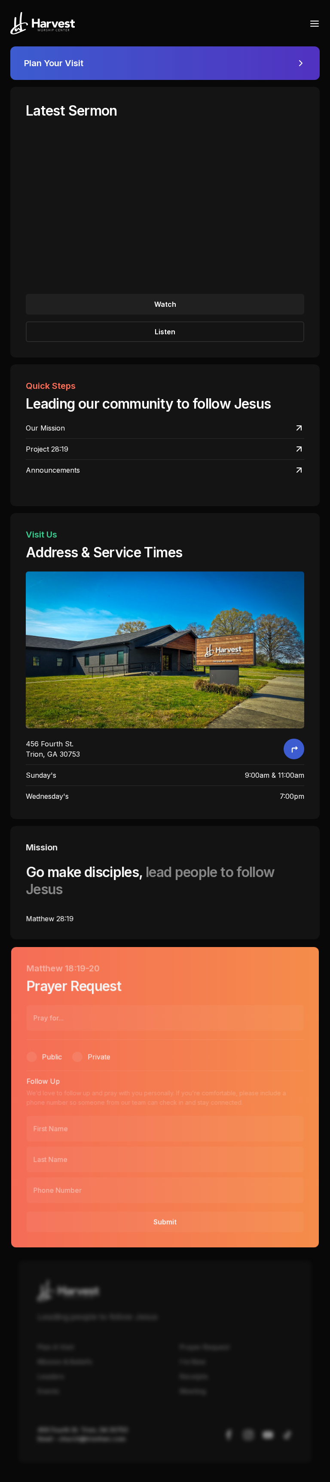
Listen (165, 331)
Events (48, 1391)
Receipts (194, 1376)
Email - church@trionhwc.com (81, 1438)
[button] (312, 23)
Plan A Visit (55, 1347)
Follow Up (43, 1081)
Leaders (50, 1376)
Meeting (193, 1391)
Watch (165, 304)
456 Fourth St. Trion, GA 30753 (82, 1429)
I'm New (192, 1362)
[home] (42, 23)
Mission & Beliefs (64, 1362)
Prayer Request (204, 1347)
